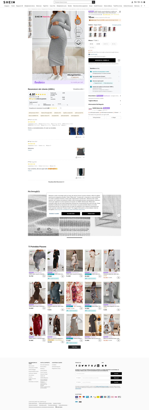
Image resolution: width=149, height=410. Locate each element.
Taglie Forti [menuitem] (45, 5)
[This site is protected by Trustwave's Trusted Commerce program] (76, 401)
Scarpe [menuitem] (90, 5)
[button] (142, 2)
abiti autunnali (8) (65, 115)
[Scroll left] (142, 5)
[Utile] (76, 137)
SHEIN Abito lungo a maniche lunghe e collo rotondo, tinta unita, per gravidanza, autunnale (37, 306)
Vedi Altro (74, 347)
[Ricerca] (93, 2)
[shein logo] (9, 2)
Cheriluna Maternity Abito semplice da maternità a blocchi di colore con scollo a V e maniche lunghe (111, 274)
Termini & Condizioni (33, 405)
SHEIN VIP (42, 376)
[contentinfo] (98, 398)
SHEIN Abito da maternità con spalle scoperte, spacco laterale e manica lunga (93, 274)
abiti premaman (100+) (34, 112)
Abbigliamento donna (36, 9)
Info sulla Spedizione (44, 364)
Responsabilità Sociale (33, 371)
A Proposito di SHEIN (33, 367)
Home (29, 9)
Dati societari (31, 365)
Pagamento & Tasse (56, 368)
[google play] (106, 366)
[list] (87, 366)
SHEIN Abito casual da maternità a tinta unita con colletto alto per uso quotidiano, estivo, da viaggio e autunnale (74, 274)
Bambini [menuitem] (70, 5)
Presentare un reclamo (33, 381)
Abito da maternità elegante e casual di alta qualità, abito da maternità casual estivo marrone (56, 338)
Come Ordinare (43, 370)
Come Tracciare (43, 372)
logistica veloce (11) (45, 115)
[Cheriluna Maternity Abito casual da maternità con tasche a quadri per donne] (74, 325)
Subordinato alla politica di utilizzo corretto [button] (102, 78)
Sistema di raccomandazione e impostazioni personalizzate (41, 407)
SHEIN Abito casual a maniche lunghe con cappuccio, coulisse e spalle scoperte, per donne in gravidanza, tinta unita (37, 274)
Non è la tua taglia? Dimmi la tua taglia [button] (96, 56)
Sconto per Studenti (33, 373)
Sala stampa (31, 375)
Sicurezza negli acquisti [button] (98, 81)
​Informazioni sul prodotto (43, 385)
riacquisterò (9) (55, 115)
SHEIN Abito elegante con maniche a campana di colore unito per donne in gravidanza (111, 306)
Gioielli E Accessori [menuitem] (98, 5)
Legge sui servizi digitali (32, 379)
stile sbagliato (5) (75, 115)
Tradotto (30, 129)
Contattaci (54, 364)
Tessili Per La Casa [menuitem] (117, 5)
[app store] (103, 366)
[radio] (90, 29)
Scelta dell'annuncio (63, 405)
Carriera (30, 377)
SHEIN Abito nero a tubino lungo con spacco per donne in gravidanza (56, 274)
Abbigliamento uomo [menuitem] (61, 5)
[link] (135, 2)
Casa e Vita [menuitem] (52, 5)
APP (103, 362)
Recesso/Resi (43, 366)
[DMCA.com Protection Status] (80, 401)
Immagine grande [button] (116, 25)
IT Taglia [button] (95, 40)
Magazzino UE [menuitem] (19, 5)
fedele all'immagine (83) (46, 112)
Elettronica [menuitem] (136, 5)
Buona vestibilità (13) (33, 115)
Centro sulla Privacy (33, 403)
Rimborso (42, 368)
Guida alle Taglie (43, 374)
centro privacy (78, 388)
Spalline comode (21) (67, 112)
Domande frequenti (56, 366)
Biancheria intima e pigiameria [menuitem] (80, 5)
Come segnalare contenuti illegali (43, 380)
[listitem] (37, 264)
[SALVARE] (119, 60)
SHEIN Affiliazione (44, 377)
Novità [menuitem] (13, 5)
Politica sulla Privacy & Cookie (102, 386)
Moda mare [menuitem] (39, 5)
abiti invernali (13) (79, 112)
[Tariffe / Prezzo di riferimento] (94, 17)
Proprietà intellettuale (52, 405)
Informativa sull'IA (42, 405)
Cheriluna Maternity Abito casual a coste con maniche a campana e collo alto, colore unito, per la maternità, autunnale (56, 306)
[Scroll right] (144, 5)
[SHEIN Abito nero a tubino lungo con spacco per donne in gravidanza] (56, 261)
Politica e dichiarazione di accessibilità (45, 387)
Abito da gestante (57, 9)
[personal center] (132, 2)
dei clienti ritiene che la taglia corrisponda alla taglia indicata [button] (104, 52)
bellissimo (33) (57, 112)
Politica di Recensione (33, 96)
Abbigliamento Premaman (47, 9)
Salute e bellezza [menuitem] (108, 5)
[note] (53, 278)
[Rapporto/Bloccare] (84, 137)
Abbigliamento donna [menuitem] (30, 5)
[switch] (60, 108)
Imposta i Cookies (57, 403)
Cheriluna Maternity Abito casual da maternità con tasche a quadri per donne (74, 338)
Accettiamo (78, 394)
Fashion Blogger (32, 369)
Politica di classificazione (43, 382)
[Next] (118, 215)
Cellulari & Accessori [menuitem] (128, 5)
